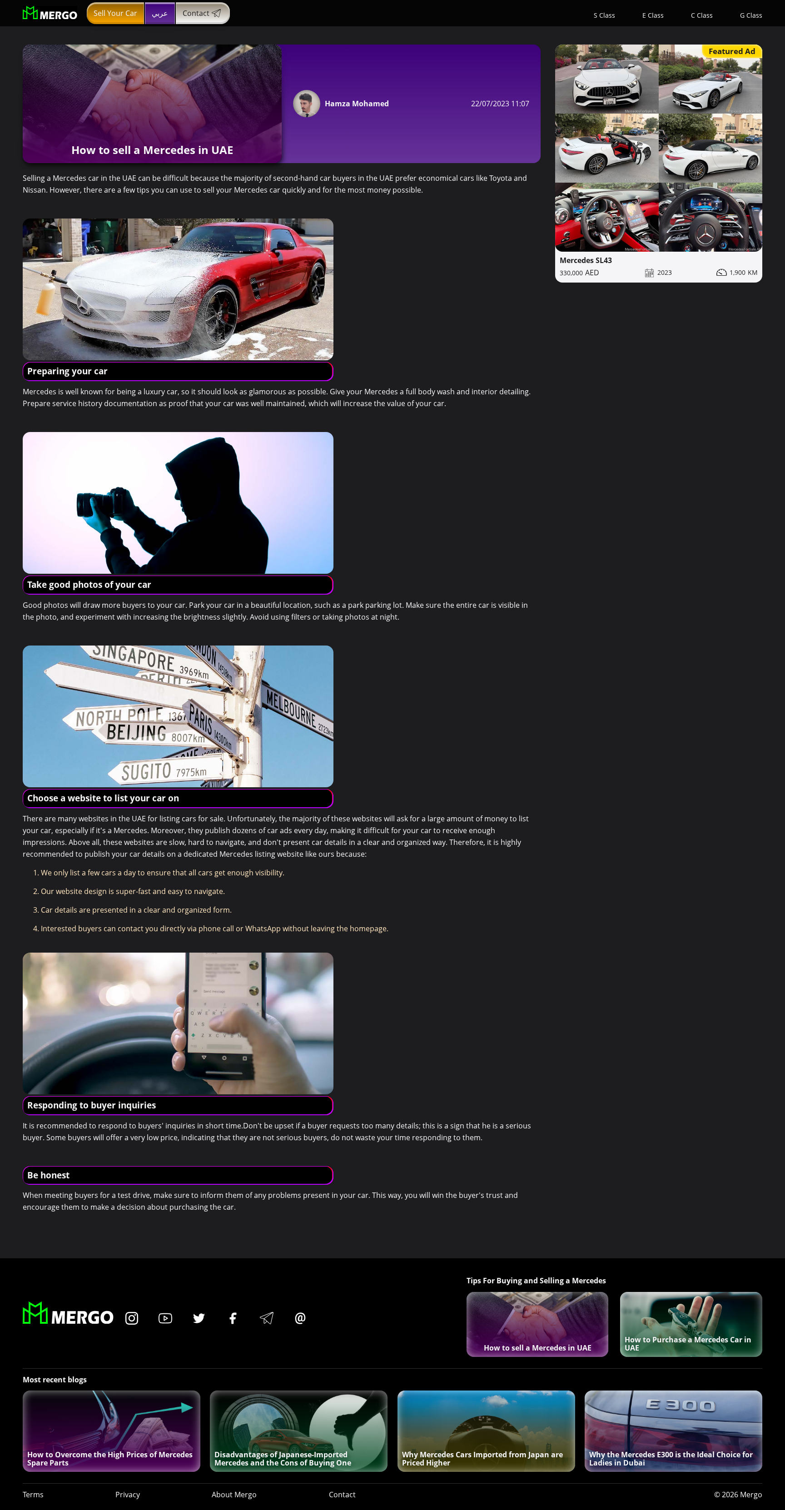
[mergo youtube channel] (165, 1318)
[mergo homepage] (50, 13)
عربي (160, 13)
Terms (33, 1494)
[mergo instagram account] (132, 1318)
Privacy (127, 1494)
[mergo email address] (300, 1318)
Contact (196, 13)
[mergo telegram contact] (266, 1319)
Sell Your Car (115, 13)
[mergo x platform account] (199, 1318)
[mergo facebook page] (233, 1318)
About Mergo (234, 1494)
